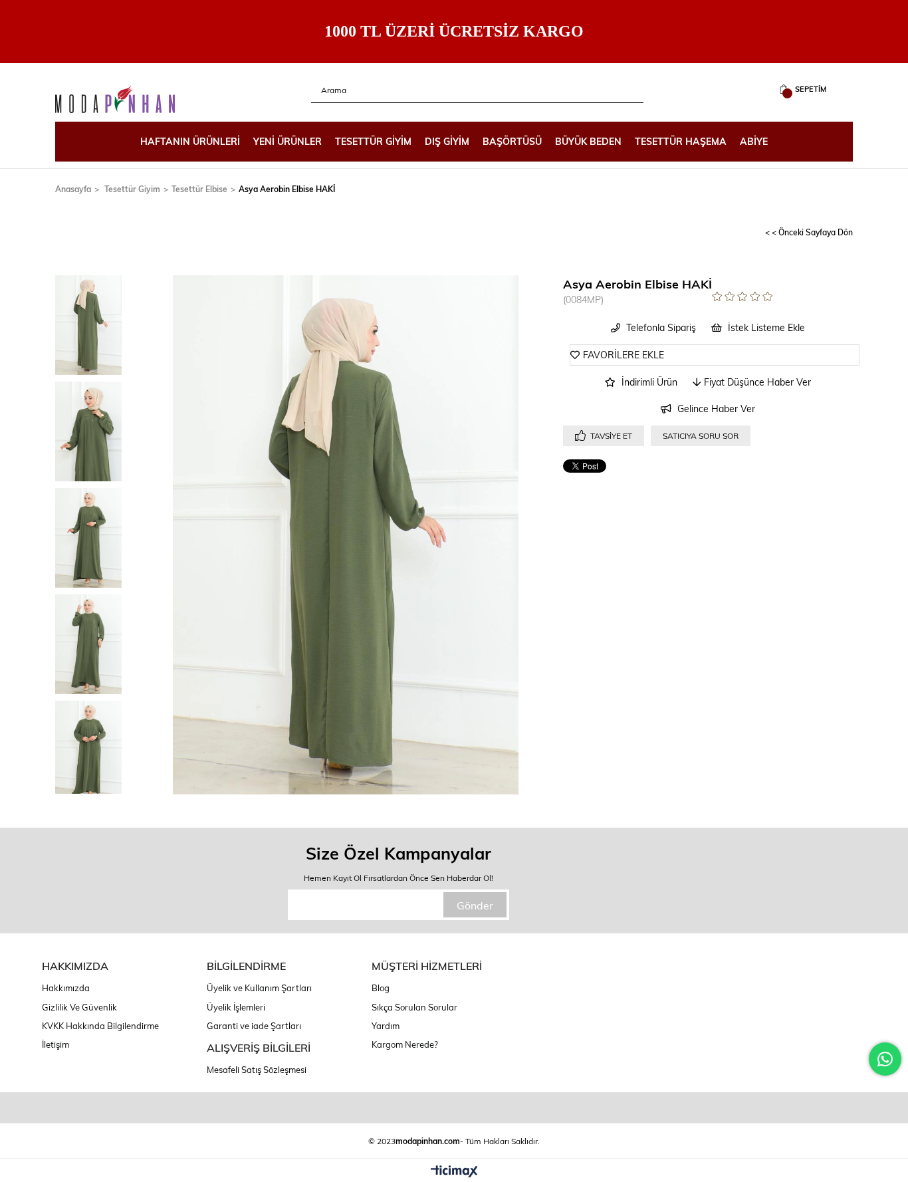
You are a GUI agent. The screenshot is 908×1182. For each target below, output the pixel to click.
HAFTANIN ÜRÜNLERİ (190, 141)
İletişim (55, 1044)
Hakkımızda (66, 988)
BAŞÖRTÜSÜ (512, 141)
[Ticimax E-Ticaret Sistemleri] (454, 1172)
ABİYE (754, 141)
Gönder (475, 905)
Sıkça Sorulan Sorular (414, 1007)
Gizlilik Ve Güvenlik (79, 1007)
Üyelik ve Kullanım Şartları (259, 988)
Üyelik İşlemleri (236, 1007)
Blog (381, 988)
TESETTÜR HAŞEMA (681, 141)
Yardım (385, 1026)
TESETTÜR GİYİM (373, 141)
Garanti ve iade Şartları (254, 1026)
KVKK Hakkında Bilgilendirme (100, 1026)
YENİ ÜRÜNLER (287, 141)
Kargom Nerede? (405, 1044)
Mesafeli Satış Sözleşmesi (256, 1070)
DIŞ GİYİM (447, 141)
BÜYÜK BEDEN (588, 141)
